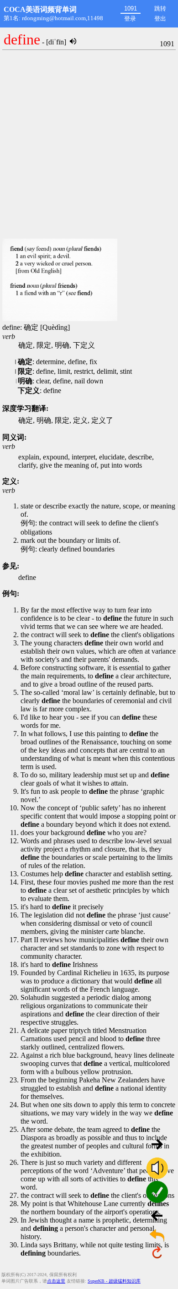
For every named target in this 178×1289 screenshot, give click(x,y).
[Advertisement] (89, 144)
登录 (130, 18)
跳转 (160, 8)
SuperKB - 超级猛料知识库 (114, 1281)
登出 (160, 18)
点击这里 (56, 1281)
